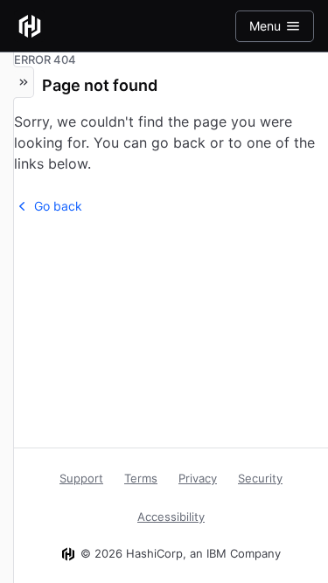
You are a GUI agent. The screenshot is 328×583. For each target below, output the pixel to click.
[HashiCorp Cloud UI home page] (29, 26)
